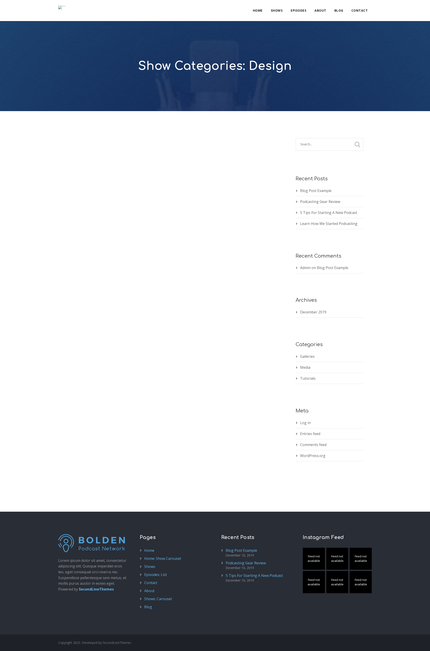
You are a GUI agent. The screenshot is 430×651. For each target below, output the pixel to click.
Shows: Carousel (158, 598)
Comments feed (313, 444)
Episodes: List (155, 574)
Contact (359, 10)
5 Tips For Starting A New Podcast (328, 212)
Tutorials (308, 378)
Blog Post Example (315, 190)
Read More (73, 322)
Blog (338, 10)
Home (258, 10)
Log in (305, 422)
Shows (277, 10)
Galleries (307, 356)
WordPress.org (312, 455)
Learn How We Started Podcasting (328, 223)
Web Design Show (87, 287)
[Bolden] (62, 7)
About (320, 10)
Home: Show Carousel (162, 558)
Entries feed (310, 433)
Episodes (298, 10)
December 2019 (313, 312)
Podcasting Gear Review (320, 201)
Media (305, 367)
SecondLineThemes (96, 589)
